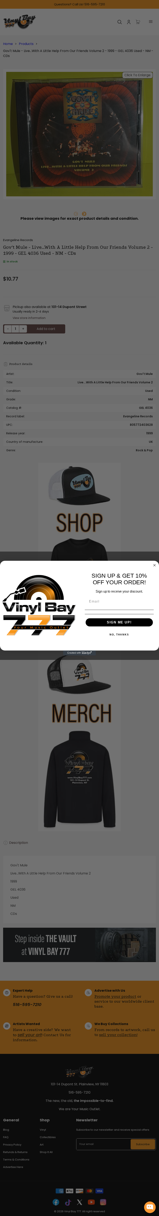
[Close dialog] (154, 565)
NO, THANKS (119, 634)
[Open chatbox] (150, 1207)
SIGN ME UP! (119, 622)
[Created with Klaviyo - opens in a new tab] (79, 652)
